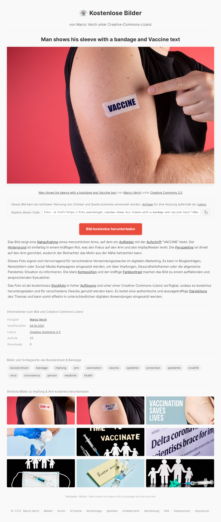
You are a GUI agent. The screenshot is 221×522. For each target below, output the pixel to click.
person (52, 375)
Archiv (83, 496)
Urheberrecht (130, 511)
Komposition (87, 272)
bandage (42, 367)
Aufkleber (126, 242)
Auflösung (88, 285)
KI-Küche (76, 511)
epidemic (133, 367)
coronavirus (32, 375)
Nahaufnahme (47, 242)
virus (13, 375)
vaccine (114, 367)
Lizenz (201, 204)
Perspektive (184, 247)
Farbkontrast (132, 272)
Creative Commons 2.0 (166, 192)
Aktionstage (94, 511)
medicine (71, 375)
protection (153, 367)
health (88, 375)
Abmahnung (151, 511)
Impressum (202, 511)
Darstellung (198, 291)
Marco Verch (132, 192)
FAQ (166, 511)
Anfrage (147, 204)
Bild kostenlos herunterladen (110, 229)
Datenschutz (182, 511)
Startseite (71, 496)
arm (76, 367)
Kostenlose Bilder (115, 13)
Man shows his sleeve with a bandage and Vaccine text (78, 192)
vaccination (93, 367)
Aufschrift (154, 242)
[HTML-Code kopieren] (206, 212)
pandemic (174, 367)
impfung (60, 367)
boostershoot (19, 367)
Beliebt (48, 511)
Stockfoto (58, 285)
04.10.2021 (37, 325)
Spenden (112, 511)
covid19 (193, 367)
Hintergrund (17, 247)
